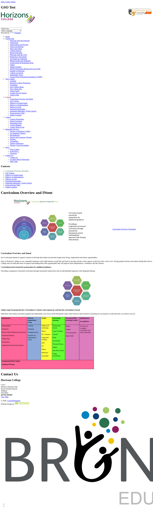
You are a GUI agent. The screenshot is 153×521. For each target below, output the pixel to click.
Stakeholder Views (16, 75)
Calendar (13, 81)
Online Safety (15, 91)
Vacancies (13, 153)
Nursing (13, 139)
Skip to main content (8, 2)
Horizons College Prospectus (20, 83)
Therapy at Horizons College (20, 131)
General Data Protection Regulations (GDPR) (26, 77)
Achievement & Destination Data (21, 63)
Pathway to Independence (19, 105)
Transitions (14, 85)
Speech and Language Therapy (21, 137)
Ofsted (12, 65)
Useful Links (14, 95)
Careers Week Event (17, 127)
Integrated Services (12, 129)
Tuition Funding (15, 67)
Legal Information (14, 401)
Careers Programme (17, 119)
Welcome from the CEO (18, 55)
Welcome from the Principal (20, 41)
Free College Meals (17, 87)
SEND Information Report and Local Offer (25, 69)
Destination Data (16, 123)
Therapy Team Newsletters (19, 145)
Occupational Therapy (18, 133)
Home (7, 37)
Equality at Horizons (17, 71)
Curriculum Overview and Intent (21, 99)
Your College (10, 79)
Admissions (14, 43)
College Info (9, 39)
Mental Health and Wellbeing (20, 61)
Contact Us (9, 155)
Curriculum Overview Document (124, 229)
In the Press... (14, 151)
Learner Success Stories (18, 93)
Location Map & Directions (19, 159)
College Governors (16, 73)
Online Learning (16, 115)
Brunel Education (16, 53)
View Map (4, 397)
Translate (17, 33)
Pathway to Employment (18, 103)
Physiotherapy (15, 135)
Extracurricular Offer (17, 113)
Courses (8, 97)
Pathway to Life (15, 107)
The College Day (16, 89)
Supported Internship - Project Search (23, 111)
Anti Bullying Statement (18, 59)
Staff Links (14, 161)
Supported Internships (17, 109)
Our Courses (14, 101)
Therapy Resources (17, 143)
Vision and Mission (17, 47)
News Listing (14, 149)
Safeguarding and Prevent (19, 45)
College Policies (15, 51)
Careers (8, 117)
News (7, 147)
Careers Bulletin (15, 125)
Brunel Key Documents (18, 57)
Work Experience (16, 121)
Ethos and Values (16, 49)
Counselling (14, 141)
